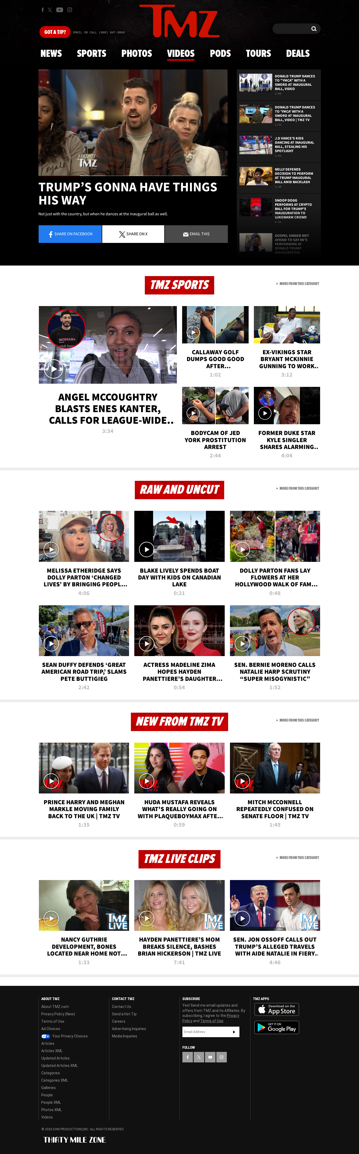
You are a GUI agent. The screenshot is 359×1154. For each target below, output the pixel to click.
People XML (51, 1102)
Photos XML (51, 1110)
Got (55, 32)
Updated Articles (55, 1058)
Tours (258, 54)
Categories (50, 1073)
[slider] (133, 175)
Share (73, 233)
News (51, 54)
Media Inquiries (124, 1036)
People (47, 1095)
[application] (133, 122)
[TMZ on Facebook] (42, 9)
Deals (298, 54)
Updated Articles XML (59, 1065)
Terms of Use (52, 1021)
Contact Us (121, 1007)
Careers (118, 1021)
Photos (136, 54)
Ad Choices (50, 1029)
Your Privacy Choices (70, 1036)
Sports (91, 54)
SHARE (136, 233)
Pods (220, 54)
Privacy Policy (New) (58, 1014)
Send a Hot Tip (124, 1014)
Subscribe (234, 1032)
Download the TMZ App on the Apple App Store (276, 1009)
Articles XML (52, 1051)
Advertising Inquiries (129, 1029)
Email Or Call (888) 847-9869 (99, 32)
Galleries (48, 1088)
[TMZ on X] (50, 9)
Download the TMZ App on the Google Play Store (276, 1027)
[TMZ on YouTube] (210, 1057)
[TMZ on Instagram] (69, 9)
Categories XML (54, 1080)
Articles (47, 1043)
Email (199, 233)
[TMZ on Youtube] (59, 9)
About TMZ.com (55, 1007)
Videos (180, 54)
